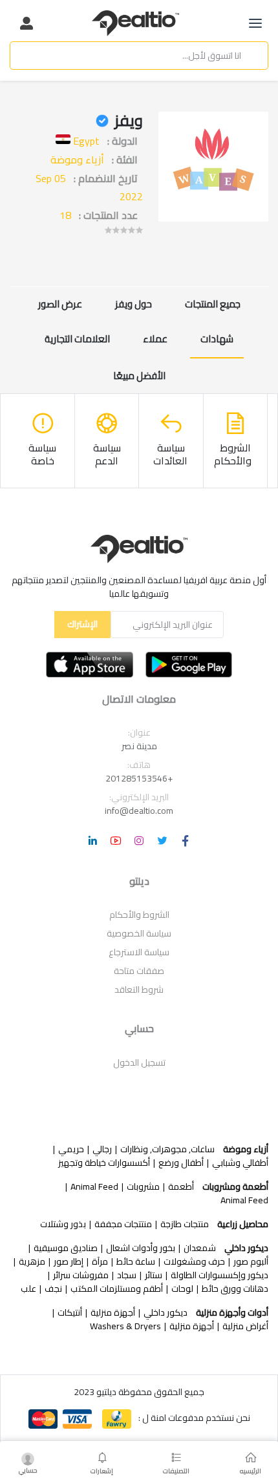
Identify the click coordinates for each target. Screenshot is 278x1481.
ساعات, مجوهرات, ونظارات (167, 1149)
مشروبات (143, 1187)
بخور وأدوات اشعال (140, 1248)
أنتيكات (70, 1313)
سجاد (126, 1275)
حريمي (71, 1149)
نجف (53, 1289)
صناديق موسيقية (66, 1248)
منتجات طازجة (184, 1224)
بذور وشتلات (63, 1224)
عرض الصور (60, 304)
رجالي (102, 1149)
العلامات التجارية (77, 338)
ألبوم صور (250, 1262)
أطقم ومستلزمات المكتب (116, 1289)
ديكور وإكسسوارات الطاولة (219, 1275)
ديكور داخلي (165, 1313)
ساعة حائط (135, 1262)
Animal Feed (94, 1187)
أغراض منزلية (245, 1326)
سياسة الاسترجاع (139, 952)
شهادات (216, 338)
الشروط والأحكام (139, 914)
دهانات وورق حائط (235, 1289)
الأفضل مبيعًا (139, 375)
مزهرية (32, 1262)
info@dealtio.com (139, 810)
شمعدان (200, 1248)
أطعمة (181, 1187)
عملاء (155, 338)
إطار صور (68, 1262)
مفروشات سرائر (81, 1275)
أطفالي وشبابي (240, 1163)
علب (28, 1289)
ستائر (153, 1275)
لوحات (182, 1289)
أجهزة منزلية (113, 1313)
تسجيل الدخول (139, 1062)
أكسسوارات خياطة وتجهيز (104, 1163)
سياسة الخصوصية (139, 933)
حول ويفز (133, 304)
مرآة (100, 1262)
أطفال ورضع (181, 1163)
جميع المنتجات (213, 304)
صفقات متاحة (139, 970)
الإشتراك (82, 624)
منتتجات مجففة (123, 1224)
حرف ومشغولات (194, 1262)
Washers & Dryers (125, 1326)
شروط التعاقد (139, 989)
